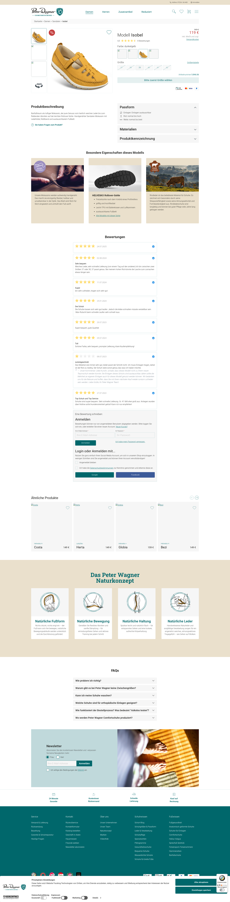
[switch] (222, 889)
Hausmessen (71, 839)
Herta (80, 547)
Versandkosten (192, 39)
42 (168, 68)
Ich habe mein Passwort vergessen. (130, 442)
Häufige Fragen (37, 839)
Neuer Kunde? (121, 427)
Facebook (135, 475)
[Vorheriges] (191, 498)
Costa (38, 547)
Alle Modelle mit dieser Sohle (108, 216)
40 (150, 68)
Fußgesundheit (175, 822)
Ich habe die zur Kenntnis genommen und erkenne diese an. (116, 468)
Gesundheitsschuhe (143, 847)
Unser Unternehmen (108, 822)
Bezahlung (35, 831)
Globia (123, 547)
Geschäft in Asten (73, 835)
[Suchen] (174, 12)
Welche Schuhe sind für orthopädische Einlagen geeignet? (106, 702)
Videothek (104, 839)
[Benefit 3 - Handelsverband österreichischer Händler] (52, 875)
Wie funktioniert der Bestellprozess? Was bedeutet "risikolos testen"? (112, 710)
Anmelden (85, 443)
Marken (103, 835)
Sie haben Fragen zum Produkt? (49, 125)
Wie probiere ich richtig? (88, 680)
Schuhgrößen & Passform (145, 827)
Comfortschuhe (175, 835)
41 (159, 68)
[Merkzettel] (181, 12)
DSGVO (81, 770)
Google (95, 475)
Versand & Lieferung (39, 822)
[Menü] (226, 875)
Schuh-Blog (139, 822)
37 (123, 68)
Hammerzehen (175, 851)
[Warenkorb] (189, 12)
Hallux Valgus (175, 839)
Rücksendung (37, 827)
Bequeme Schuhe (142, 851)
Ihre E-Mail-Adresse (81, 431)
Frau (52, 757)
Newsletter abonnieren (75, 847)
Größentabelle (193, 62)
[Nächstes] (196, 498)
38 (132, 68)
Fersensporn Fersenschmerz (181, 847)
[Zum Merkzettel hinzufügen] (109, 31)
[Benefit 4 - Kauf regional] (60, 875)
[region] (72, 61)
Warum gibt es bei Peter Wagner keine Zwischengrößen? (105, 688)
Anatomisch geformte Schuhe (181, 827)
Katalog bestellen (73, 831)
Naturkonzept (106, 831)
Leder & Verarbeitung (143, 831)
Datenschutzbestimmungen (101, 468)
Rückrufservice (72, 822)
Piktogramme (140, 843)
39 (140, 67)
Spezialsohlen (140, 839)
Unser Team (105, 827)
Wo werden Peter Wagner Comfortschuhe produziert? (103, 717)
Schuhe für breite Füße (144, 859)
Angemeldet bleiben (87, 462)
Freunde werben (72, 843)
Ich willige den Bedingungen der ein (69, 770)
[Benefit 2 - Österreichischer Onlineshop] (43, 875)
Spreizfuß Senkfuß (176, 843)
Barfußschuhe (175, 855)
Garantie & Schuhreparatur (42, 835)
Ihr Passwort (119, 431)
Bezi (164, 547)
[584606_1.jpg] (80, 60)
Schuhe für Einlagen (177, 831)
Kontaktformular (72, 827)
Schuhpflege (140, 835)
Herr (62, 757)
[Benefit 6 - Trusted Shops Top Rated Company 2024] (78, 875)
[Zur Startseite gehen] (47, 12)
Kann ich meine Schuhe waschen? (93, 695)
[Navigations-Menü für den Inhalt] (196, 12)
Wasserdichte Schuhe (144, 855)
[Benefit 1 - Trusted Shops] (34, 875)
